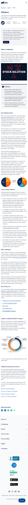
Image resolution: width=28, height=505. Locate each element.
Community (4, 448)
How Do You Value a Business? (9, 396)
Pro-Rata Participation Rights (10, 303)
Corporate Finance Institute (4, 2)
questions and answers (14, 384)
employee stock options (7, 61)
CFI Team (8, 23)
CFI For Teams (5, 434)
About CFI (3, 419)
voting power (13, 151)
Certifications (4, 424)
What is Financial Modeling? (8, 388)
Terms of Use (12, 495)
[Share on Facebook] (5, 411)
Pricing (3, 429)
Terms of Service (19, 495)
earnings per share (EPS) (19, 257)
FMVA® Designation (21, 371)
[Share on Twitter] (8, 411)
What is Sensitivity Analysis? (8, 394)
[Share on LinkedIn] (2, 411)
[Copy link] (14, 411)
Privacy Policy (5, 495)
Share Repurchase (7, 308)
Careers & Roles (5, 439)
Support (3, 443)
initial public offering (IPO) (7, 117)
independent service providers (11, 228)
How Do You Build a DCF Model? (9, 391)
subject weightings (18, 321)
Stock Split (5, 306)
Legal (25, 495)
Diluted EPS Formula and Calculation (12, 300)
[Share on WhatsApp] (11, 411)
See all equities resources (9, 311)
